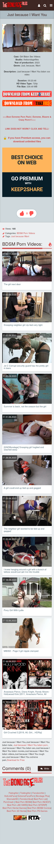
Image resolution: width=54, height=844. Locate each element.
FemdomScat (26, 798)
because (20, 236)
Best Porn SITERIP (37, 804)
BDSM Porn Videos (26, 233)
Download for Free (16, 759)
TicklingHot (25, 792)
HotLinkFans (10, 795)
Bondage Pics (42, 795)
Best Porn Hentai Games (14, 807)
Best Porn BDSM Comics (39, 807)
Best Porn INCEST (41, 801)
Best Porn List (40, 798)
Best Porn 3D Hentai (16, 810)
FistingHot (13, 792)
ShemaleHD (12, 798)
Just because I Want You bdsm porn (30, 744)
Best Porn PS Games (37, 810)
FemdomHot (38, 792)
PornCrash (8, 801)
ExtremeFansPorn (26, 795)
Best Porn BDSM (23, 801)
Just (13, 236)
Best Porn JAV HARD (17, 804)
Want (26, 236)
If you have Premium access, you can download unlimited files (29, 139)
